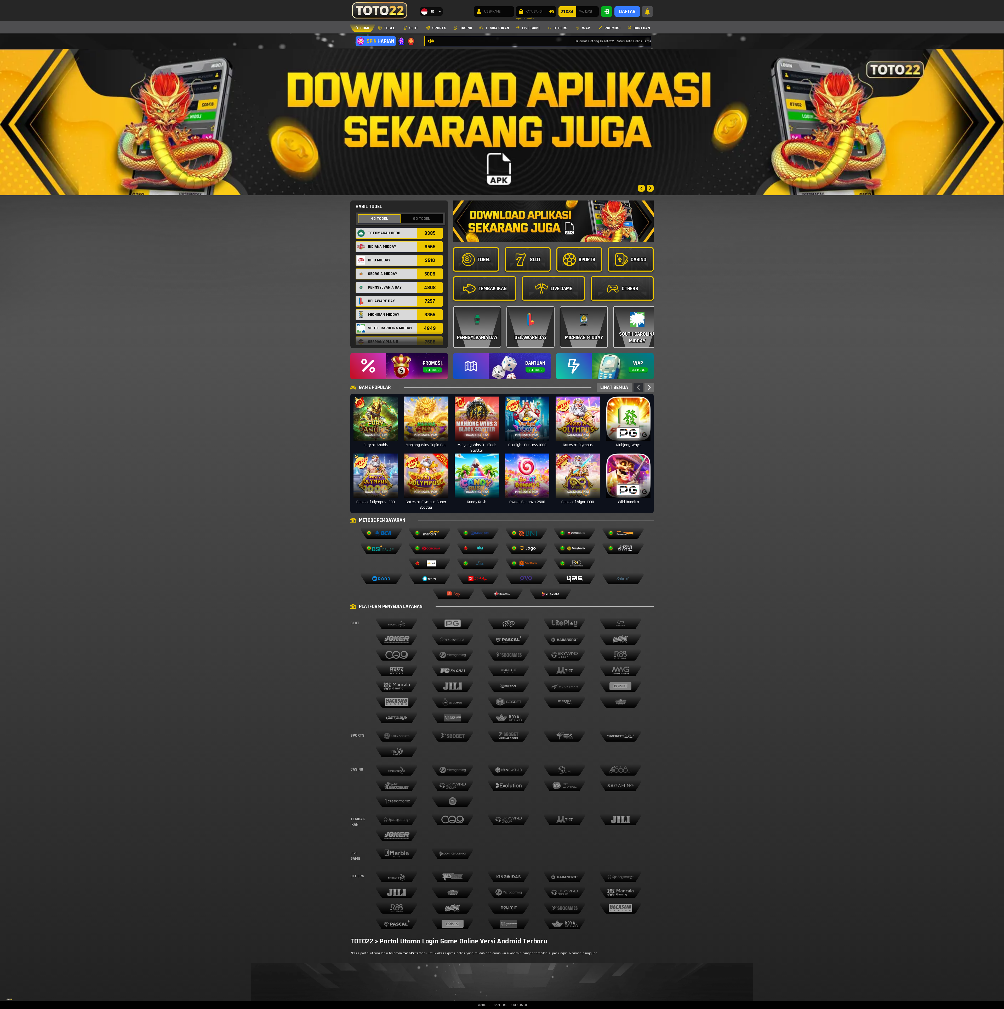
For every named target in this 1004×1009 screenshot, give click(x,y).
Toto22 (408, 953)
